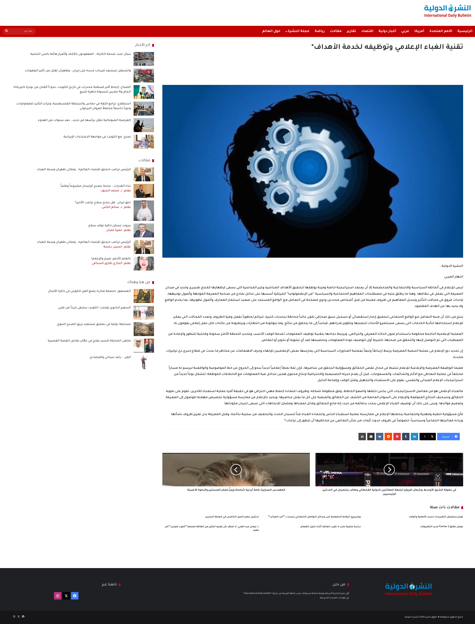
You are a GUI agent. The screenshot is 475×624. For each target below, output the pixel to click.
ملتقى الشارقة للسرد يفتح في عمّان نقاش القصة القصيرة (89, 341)
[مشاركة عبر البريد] (371, 436)
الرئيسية (464, 31)
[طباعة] (362, 436)
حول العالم (271, 31)
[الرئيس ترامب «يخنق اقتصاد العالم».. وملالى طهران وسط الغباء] (144, 174)
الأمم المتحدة (440, 31)
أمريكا (419, 31)
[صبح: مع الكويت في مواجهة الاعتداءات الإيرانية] (144, 142)
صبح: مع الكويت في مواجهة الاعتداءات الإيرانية (97, 137)
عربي (405, 31)
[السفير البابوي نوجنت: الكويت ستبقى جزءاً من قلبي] (144, 313)
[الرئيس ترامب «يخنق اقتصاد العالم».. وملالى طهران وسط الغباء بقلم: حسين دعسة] (144, 247)
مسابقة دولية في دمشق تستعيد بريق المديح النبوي (94, 324)
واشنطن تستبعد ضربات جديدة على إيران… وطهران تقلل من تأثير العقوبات (78, 70)
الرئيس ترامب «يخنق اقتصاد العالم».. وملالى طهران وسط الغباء (84, 169)
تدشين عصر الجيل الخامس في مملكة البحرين (232, 517)
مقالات (336, 31)
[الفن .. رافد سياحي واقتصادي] (144, 362)
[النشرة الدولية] (447, 11)
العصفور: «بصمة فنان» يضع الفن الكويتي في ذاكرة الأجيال (89, 291)
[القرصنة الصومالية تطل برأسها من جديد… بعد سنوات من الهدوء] (144, 125)
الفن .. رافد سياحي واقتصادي (110, 357)
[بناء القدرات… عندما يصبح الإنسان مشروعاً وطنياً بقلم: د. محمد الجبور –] (144, 191)
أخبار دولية (387, 31)
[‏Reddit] (388, 436)
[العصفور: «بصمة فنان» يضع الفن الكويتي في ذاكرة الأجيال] (144, 296)
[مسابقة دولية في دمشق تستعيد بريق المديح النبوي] (144, 329)
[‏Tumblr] (406, 436)
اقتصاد (367, 31)
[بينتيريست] (397, 436)
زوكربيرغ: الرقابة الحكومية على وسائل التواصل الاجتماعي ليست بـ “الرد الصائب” (314, 517)
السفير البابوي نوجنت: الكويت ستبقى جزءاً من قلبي (94, 307)
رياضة (320, 31)
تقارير (351, 31)
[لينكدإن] (414, 436)
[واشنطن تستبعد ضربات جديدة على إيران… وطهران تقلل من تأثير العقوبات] (144, 75)
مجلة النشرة (298, 31)
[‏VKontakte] (379, 436)
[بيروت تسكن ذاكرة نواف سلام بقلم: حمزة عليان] (144, 230)
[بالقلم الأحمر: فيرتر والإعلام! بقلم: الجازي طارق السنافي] (144, 263)
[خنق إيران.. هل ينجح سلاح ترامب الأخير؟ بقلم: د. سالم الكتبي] (144, 210)
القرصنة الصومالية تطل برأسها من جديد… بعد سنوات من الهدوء (84, 120)
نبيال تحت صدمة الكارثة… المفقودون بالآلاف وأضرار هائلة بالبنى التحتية (80, 54)
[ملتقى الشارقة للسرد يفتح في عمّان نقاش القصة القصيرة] (144, 346)
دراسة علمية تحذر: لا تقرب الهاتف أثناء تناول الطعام (330, 527)
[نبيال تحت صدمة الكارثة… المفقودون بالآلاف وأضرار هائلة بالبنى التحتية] (144, 59)
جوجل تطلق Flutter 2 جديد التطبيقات (441, 527)
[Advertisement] (157, 12)
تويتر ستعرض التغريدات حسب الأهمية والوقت (436, 517)
